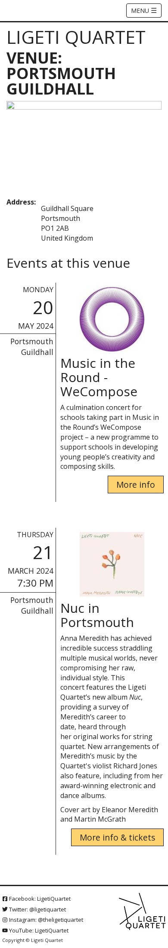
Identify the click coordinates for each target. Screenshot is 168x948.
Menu (144, 10)
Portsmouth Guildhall (31, 346)
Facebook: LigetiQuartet (39, 898)
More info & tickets (117, 837)
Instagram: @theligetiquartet (45, 920)
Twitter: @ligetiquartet (37, 909)
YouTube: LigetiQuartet (38, 930)
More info (135, 484)
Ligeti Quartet (76, 36)
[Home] (143, 911)
